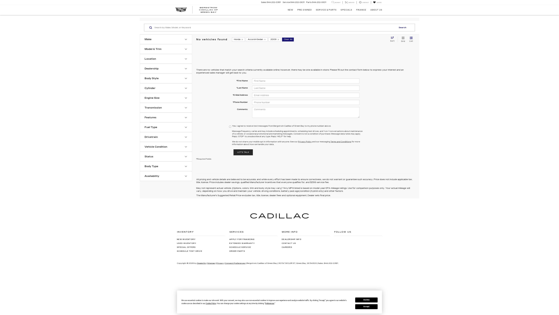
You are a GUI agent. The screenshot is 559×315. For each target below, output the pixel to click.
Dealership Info (291, 239)
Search (402, 27)
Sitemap (211, 263)
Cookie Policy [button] (211, 303)
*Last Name (242, 88)
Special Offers (186, 247)
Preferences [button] (269, 303)
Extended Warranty (242, 243)
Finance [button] (361, 10)
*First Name (242, 81)
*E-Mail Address (240, 95)
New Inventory (186, 239)
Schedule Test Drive (189, 251)
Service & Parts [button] (326, 10)
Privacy (220, 263)
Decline (366, 300)
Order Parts (237, 251)
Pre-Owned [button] (304, 10)
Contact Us (289, 243)
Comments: (242, 109)
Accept (366, 307)
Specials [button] (346, 10)
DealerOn (201, 263)
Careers (287, 247)
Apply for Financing (241, 239)
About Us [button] (376, 10)
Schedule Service (240, 247)
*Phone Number (240, 102)
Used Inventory (186, 243)
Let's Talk (243, 152)
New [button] (290, 10)
